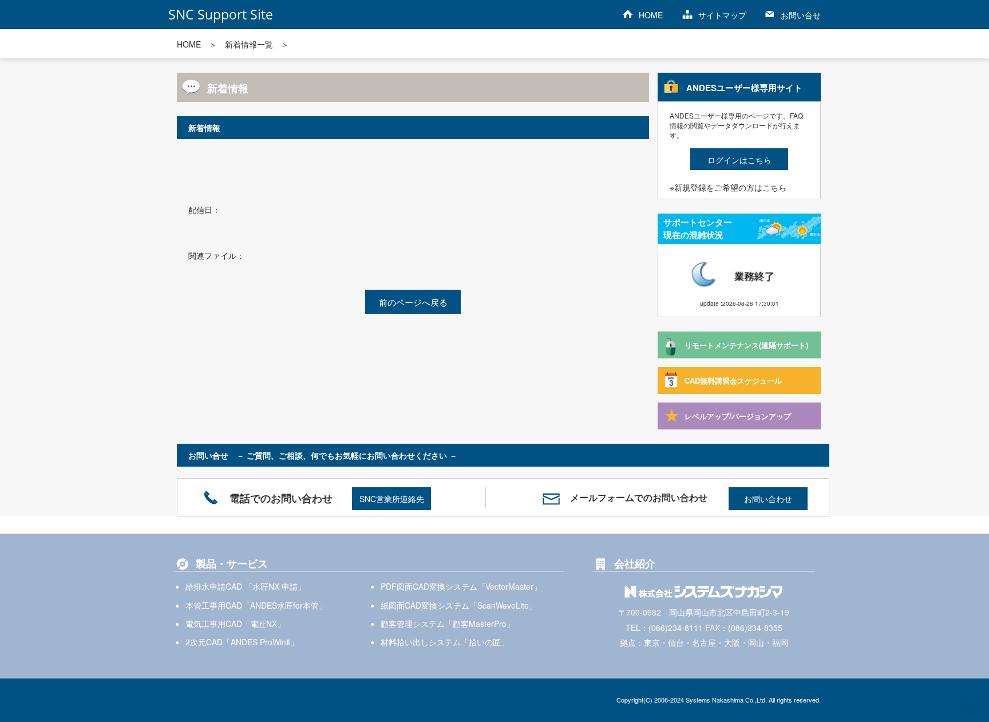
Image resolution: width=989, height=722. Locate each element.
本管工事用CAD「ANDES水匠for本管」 (256, 605)
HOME (651, 15)
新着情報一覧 (249, 44)
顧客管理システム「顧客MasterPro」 (448, 623)
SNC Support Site (220, 14)
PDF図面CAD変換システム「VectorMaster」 (461, 586)
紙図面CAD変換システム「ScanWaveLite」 (459, 605)
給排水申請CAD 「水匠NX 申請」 (245, 586)
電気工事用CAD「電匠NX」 (235, 623)
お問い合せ (801, 15)
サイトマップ (722, 15)
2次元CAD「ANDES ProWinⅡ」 (241, 642)
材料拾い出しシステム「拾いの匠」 (445, 642)
